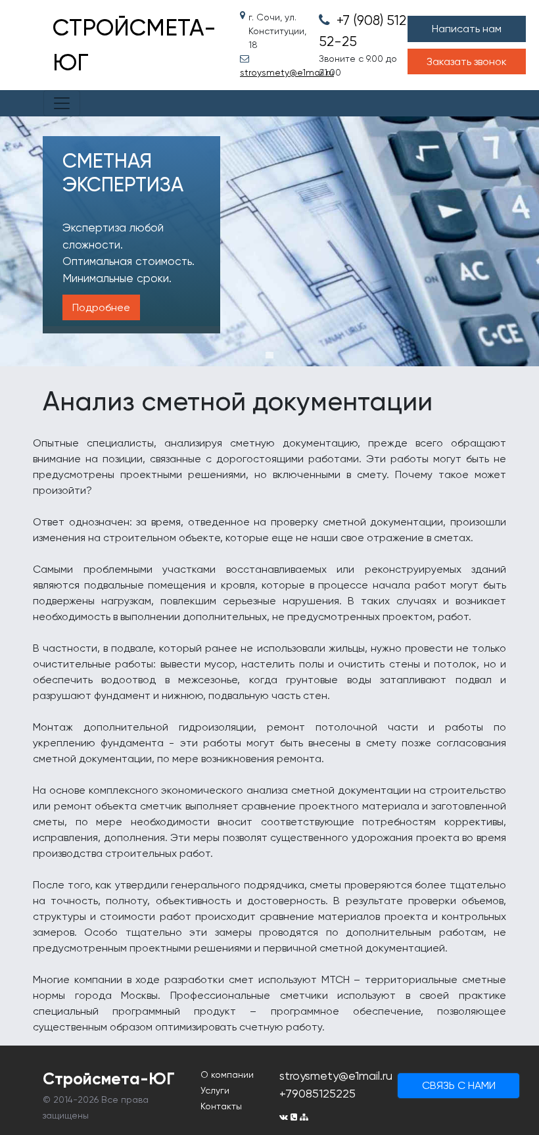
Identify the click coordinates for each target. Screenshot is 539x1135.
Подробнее (101, 307)
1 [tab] (269, 355)
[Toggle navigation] (61, 103)
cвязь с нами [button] (459, 1085)
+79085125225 (317, 1093)
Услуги (214, 1090)
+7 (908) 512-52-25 (366, 30)
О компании (227, 1074)
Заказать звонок (467, 61)
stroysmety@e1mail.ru (269, 72)
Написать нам (467, 28)
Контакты (221, 1106)
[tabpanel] (269, 241)
